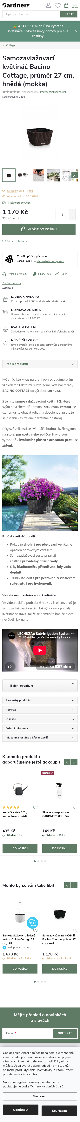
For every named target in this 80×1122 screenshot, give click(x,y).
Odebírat (65, 1033)
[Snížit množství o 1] (72, 217)
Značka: (11, 283)
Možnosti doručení (19, 203)
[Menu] (75, 5)
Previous (67, 762)
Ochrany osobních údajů (46, 1086)
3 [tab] (42, 861)
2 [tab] (38, 861)
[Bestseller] (59, 789)
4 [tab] (45, 861)
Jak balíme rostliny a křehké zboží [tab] (27, 737)
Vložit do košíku (42, 229)
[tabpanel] (20, 813)
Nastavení (40, 1096)
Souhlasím (59, 1111)
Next (74, 762)
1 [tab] (35, 861)
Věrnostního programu (50, 261)
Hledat (69, 14)
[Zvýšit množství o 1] (72, 212)
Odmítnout (20, 1110)
